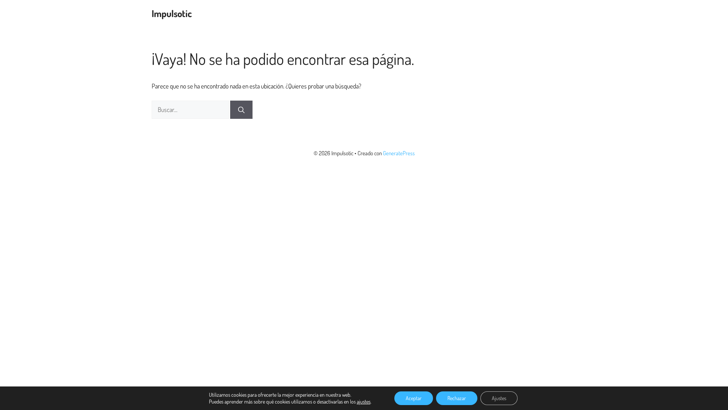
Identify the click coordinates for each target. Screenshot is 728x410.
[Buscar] (241, 110)
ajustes (363, 401)
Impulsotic (172, 13)
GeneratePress (399, 153)
